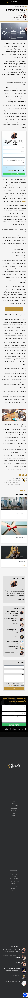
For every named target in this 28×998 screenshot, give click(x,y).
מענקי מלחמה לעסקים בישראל (11, 652)
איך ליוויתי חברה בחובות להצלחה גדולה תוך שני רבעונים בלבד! (11, 631)
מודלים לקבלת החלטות (20, 537)
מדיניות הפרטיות (10, 170)
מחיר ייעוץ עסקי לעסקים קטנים (12, 981)
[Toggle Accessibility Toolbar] (25, 995)
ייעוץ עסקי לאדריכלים (21, 513)
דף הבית (25, 6)
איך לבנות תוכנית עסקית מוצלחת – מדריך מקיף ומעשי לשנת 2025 (11, 613)
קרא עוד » (23, 516)
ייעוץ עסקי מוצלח (21, 561)
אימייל (22, 669)
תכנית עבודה (15, 624)
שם (23, 664)
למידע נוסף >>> (21, 599)
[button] (25, 2)
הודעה (22, 674)
